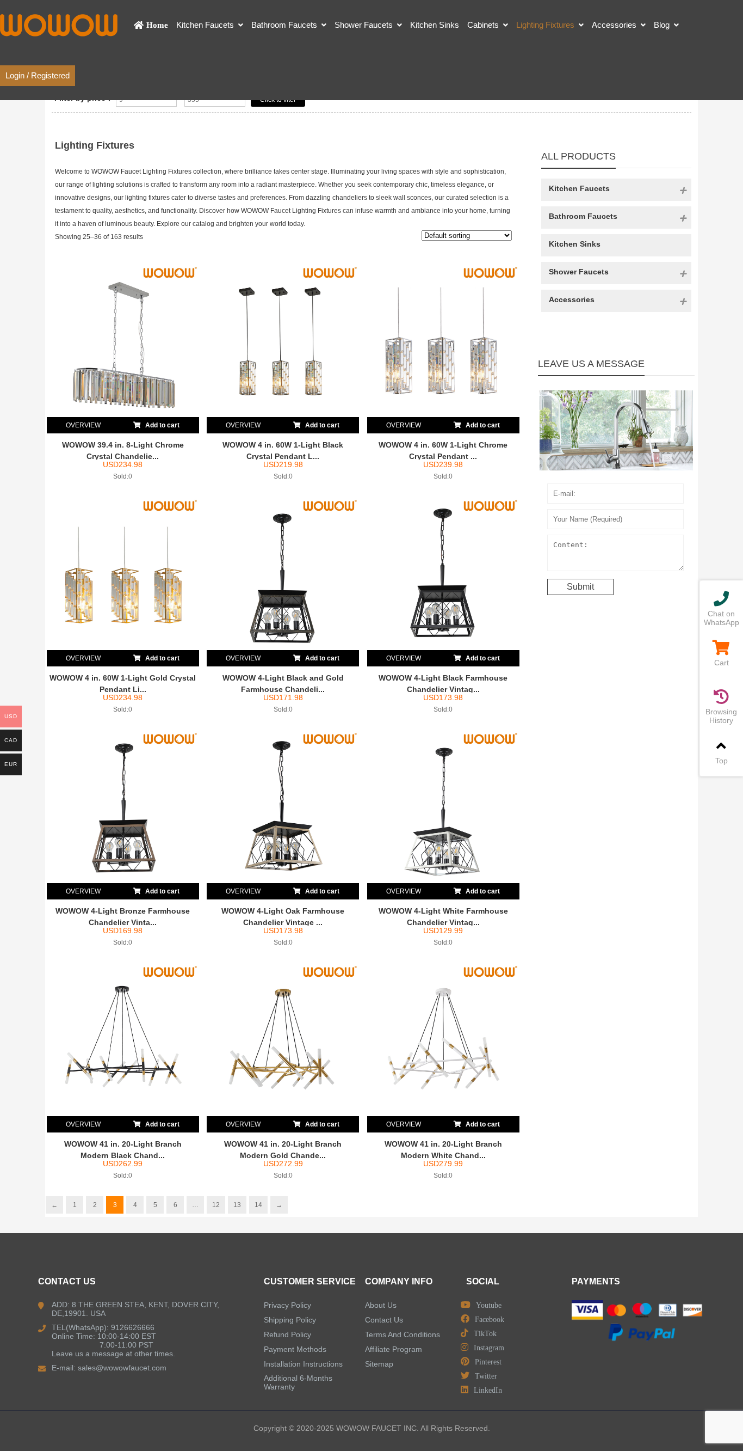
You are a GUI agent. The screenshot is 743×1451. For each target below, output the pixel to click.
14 (258, 1205)
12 (216, 1205)
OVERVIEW (83, 425)
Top (721, 760)
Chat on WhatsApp (721, 618)
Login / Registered (37, 75)
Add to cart (161, 425)
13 (237, 1205)
